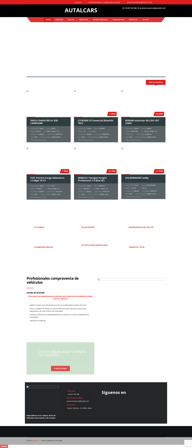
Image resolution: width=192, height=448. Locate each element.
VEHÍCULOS (83, 20)
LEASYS (145, 20)
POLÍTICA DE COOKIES (57, 425)
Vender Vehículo (100, 20)
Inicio (48, 20)
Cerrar (4, 446)
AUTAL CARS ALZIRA (122, 351)
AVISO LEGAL (78, 425)
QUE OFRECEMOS (136, 425)
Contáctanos (60, 368)
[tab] (156, 82)
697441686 (78, 2)
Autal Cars (35, 441)
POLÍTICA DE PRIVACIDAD (100, 425)
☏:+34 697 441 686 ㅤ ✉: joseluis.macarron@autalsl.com (143, 8)
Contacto (133, 20)
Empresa (59, 20)
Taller (71, 20)
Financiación (118, 20)
